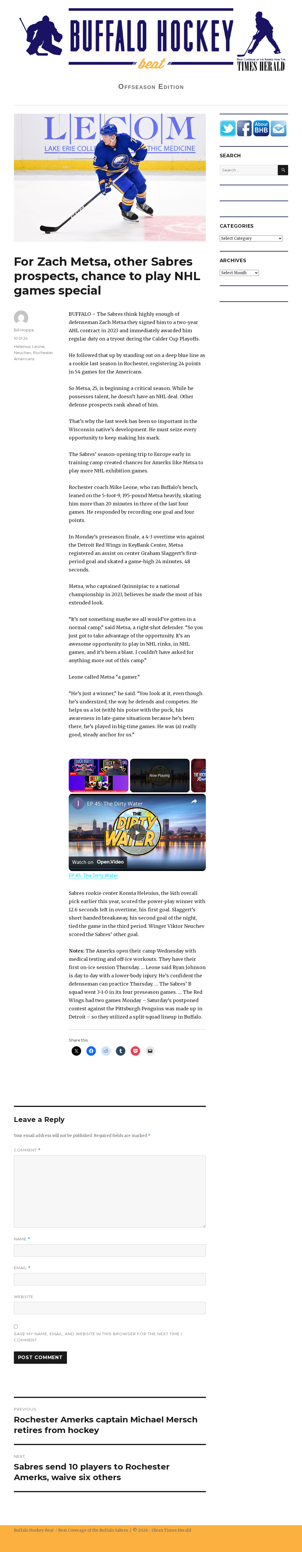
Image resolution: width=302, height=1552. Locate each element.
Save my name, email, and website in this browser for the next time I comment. (98, 1336)
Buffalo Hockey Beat (34, 1530)
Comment (27, 1150)
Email (22, 1267)
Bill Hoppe (24, 330)
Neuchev (22, 352)
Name (22, 1239)
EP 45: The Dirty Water (115, 803)
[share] (194, 801)
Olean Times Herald (171, 1530)
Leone (38, 346)
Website (23, 1296)
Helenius (22, 346)
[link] (78, 803)
